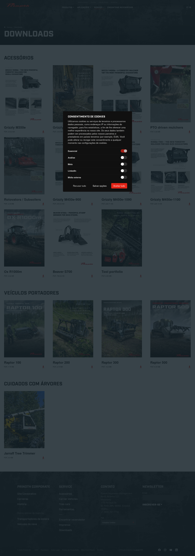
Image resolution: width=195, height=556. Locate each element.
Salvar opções (100, 185)
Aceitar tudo (119, 185)
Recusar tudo (79, 185)
